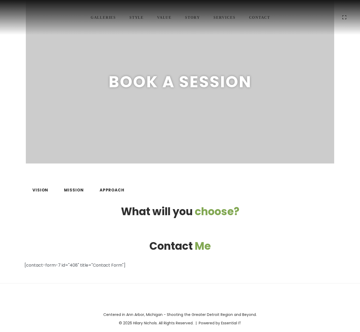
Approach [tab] (112, 190)
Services (224, 18)
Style (136, 18)
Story (192, 18)
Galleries (103, 18)
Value (164, 18)
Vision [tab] (40, 190)
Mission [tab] (74, 190)
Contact (259, 18)
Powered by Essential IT (220, 323)
